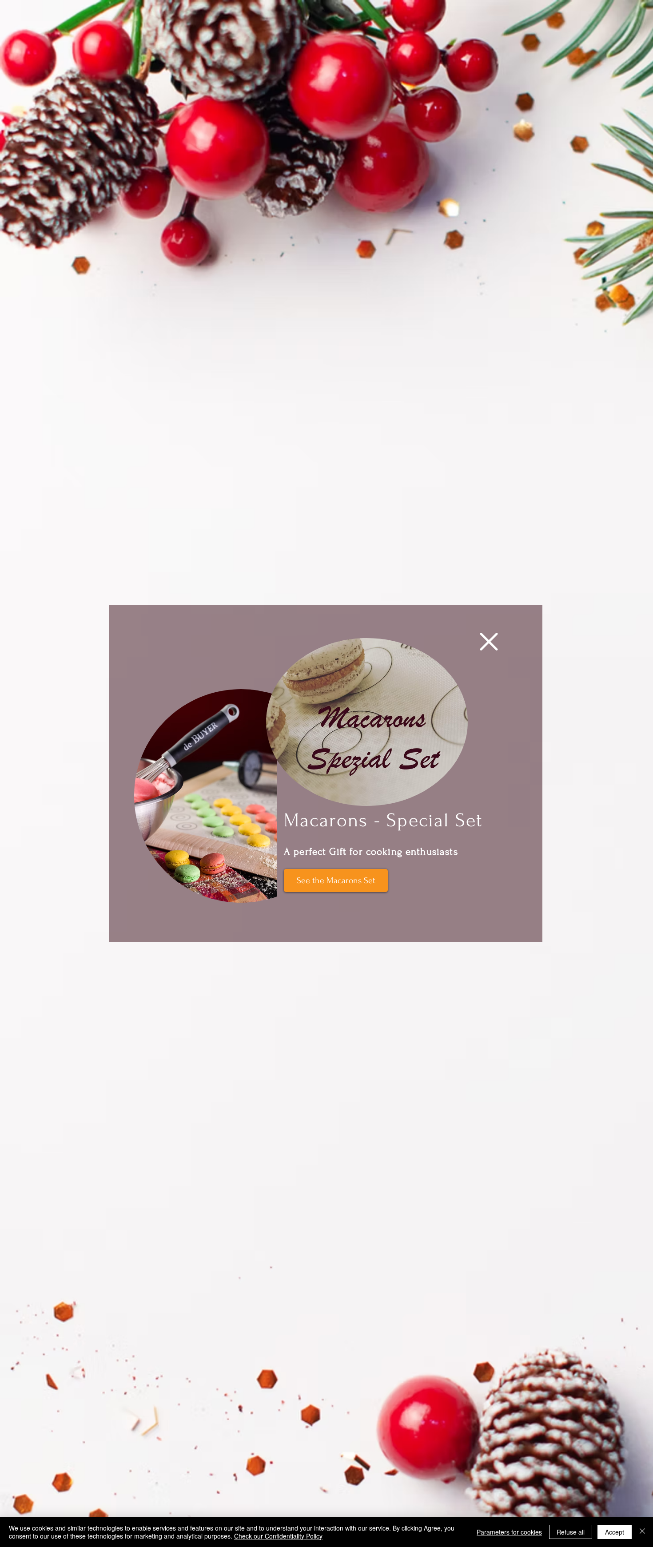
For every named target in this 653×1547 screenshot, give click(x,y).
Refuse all (571, 1531)
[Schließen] (642, 1532)
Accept (614, 1531)
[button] (489, 642)
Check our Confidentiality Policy (278, 1535)
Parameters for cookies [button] (509, 1531)
